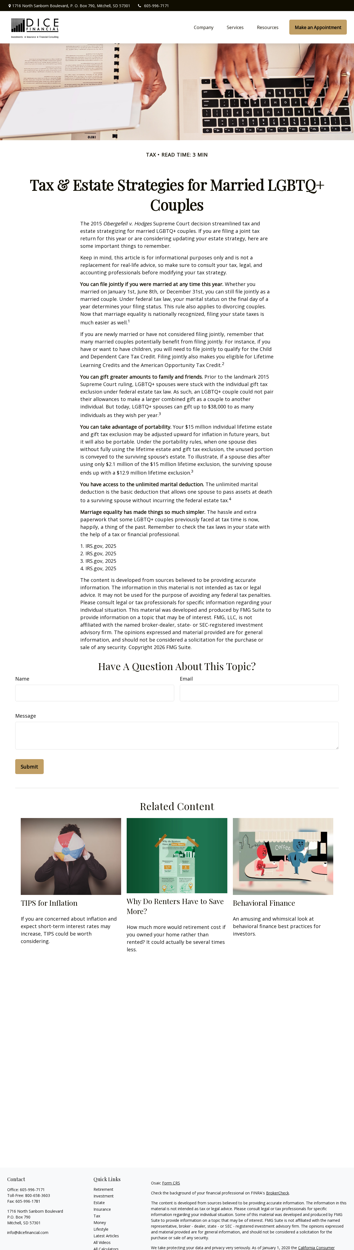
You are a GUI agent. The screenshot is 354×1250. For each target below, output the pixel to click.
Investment (103, 1196)
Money (99, 1222)
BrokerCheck (277, 1193)
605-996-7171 (156, 5)
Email (186, 678)
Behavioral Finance (264, 903)
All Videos (102, 1242)
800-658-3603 (37, 1195)
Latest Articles (106, 1235)
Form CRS (171, 1183)
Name (22, 678)
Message (25, 715)
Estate (99, 1202)
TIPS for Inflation (49, 903)
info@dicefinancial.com (27, 1232)
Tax (96, 1215)
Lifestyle (100, 1229)
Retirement (103, 1189)
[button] (203, 27)
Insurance (102, 1209)
